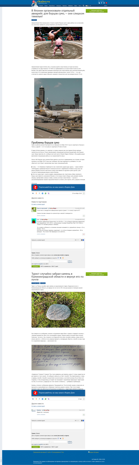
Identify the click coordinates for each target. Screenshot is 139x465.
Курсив (77, 240)
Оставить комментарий (38, 204)
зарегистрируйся (38, 264)
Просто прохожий (42, 208)
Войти (105, 5)
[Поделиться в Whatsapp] (45, 193)
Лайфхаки (70, 5)
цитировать (43, 215)
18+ (90, 5)
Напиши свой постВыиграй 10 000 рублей (97, 11)
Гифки (75, 5)
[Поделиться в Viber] (48, 193)
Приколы (65, 5)
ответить (38, 215)
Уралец (39, 410)
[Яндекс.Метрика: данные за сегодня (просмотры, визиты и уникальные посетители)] (93, 452)
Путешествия (36, 283)
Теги (80, 5)
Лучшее (41, 5)
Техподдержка (56, 452)
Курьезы (34, 20)
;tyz (38, 219)
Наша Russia (52, 5)
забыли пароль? (70, 261)
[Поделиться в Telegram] (42, 193)
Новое (46, 5)
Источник (34, 183)
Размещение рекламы (39, 452)
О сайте (48, 452)
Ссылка (83, 240)
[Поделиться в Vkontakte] (32, 193)
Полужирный (75, 240)
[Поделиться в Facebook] (39, 193)
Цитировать (82, 240)
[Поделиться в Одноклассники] (36, 193)
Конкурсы (59, 5)
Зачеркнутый (79, 240)
